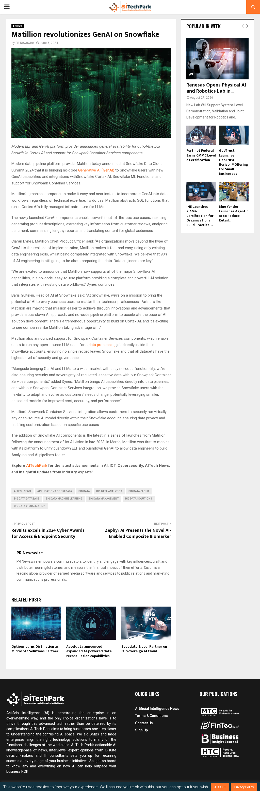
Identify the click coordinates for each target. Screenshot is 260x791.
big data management (104, 498)
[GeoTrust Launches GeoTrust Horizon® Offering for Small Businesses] (234, 135)
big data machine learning (64, 498)
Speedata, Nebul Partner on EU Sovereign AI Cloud (144, 649)
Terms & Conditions (151, 716)
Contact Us (144, 723)
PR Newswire (24, 43)
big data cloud (138, 491)
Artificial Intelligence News (157, 709)
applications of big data (54, 491)
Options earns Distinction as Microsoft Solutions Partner (35, 649)
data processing (102, 344)
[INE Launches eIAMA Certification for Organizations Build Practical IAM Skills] (201, 191)
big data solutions (138, 498)
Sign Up (141, 730)
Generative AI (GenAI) (96, 170)
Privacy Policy (244, 787)
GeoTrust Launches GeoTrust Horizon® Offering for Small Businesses (233, 162)
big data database (26, 498)
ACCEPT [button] (220, 787)
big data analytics (109, 491)
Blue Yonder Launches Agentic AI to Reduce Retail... (233, 213)
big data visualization (29, 506)
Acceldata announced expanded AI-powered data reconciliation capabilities (89, 651)
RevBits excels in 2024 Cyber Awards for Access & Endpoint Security (48, 533)
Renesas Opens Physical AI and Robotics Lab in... (216, 88)
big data (84, 491)
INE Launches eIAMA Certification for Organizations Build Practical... (200, 216)
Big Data (18, 25)
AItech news (22, 491)
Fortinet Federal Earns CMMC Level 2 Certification (201, 155)
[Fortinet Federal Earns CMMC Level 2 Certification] (201, 135)
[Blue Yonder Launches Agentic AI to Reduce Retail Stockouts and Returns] (234, 191)
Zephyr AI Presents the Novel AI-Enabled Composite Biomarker (138, 533)
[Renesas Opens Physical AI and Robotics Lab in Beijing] (217, 58)
